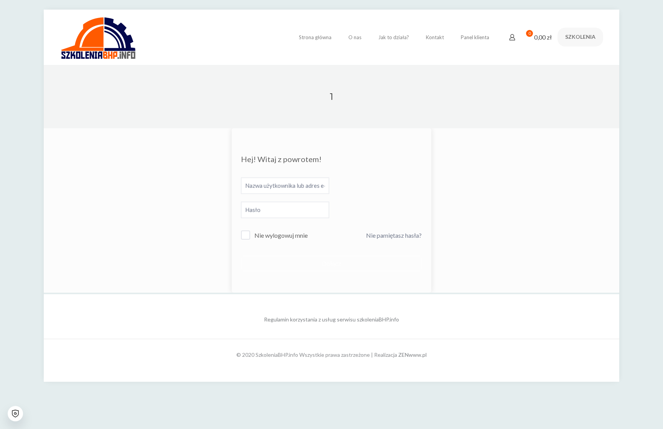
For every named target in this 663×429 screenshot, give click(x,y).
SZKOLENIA (580, 36)
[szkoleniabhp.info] (98, 37)
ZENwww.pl (412, 354)
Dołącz (331, 263)
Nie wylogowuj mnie (281, 235)
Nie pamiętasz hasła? (394, 235)
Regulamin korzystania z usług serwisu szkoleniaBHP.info (331, 319)
